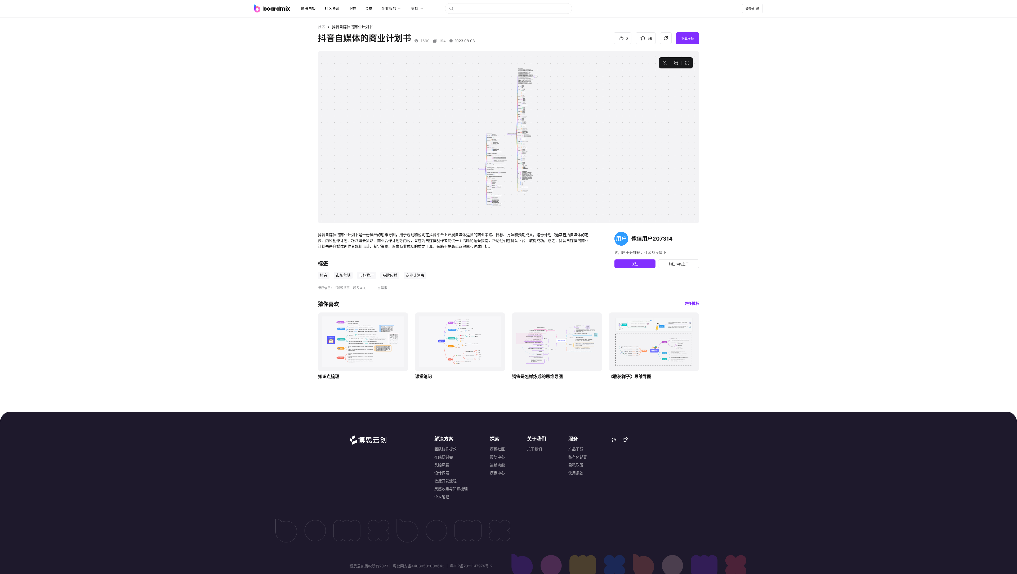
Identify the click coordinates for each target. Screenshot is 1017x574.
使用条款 (575, 473)
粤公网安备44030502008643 (418, 566)
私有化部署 (577, 457)
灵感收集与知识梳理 (451, 488)
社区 (321, 26)
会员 (368, 8)
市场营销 (343, 275)
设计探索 (441, 473)
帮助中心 (497, 457)
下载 (352, 8)
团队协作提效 (445, 449)
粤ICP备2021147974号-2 (470, 566)
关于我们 (534, 449)
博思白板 (308, 8)
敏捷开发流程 (445, 481)
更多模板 (691, 303)
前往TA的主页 (679, 264)
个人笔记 (441, 496)
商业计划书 (415, 275)
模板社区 (497, 449)
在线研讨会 (443, 457)
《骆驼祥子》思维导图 (630, 376)
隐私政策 (575, 465)
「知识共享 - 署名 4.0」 (351, 288)
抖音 (323, 275)
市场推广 (366, 275)
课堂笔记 (423, 376)
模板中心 (497, 473)
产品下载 (575, 449)
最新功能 (497, 465)
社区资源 (332, 8)
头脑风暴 (441, 465)
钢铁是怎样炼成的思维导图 (537, 376)
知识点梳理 (328, 376)
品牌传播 (389, 275)
